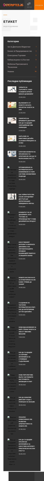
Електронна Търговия (17, 55)
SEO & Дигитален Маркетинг (19, 46)
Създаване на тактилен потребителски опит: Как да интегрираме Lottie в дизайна (27, 307)
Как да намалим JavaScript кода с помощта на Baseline (27, 399)
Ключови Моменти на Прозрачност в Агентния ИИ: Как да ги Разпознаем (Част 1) (27, 155)
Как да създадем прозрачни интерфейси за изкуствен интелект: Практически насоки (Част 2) (27, 445)
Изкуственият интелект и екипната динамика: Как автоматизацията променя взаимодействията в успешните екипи (27, 249)
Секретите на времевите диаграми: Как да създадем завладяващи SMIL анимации (27, 123)
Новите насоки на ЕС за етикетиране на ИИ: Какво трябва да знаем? (27, 281)
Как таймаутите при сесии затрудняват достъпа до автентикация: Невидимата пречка (26, 199)
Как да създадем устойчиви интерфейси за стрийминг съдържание (25, 357)
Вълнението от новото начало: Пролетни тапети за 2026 (26, 106)
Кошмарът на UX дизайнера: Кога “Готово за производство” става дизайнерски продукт (27, 216)
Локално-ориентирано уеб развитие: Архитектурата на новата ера (25, 421)
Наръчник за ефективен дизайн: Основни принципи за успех (27, 139)
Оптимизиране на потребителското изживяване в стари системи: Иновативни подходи (27, 172)
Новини (11, 71)
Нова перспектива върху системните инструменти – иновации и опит (26, 378)
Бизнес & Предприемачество (20, 51)
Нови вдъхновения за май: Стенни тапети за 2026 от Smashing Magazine (27, 330)
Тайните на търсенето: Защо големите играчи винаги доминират (26, 90)
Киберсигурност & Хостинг (19, 59)
